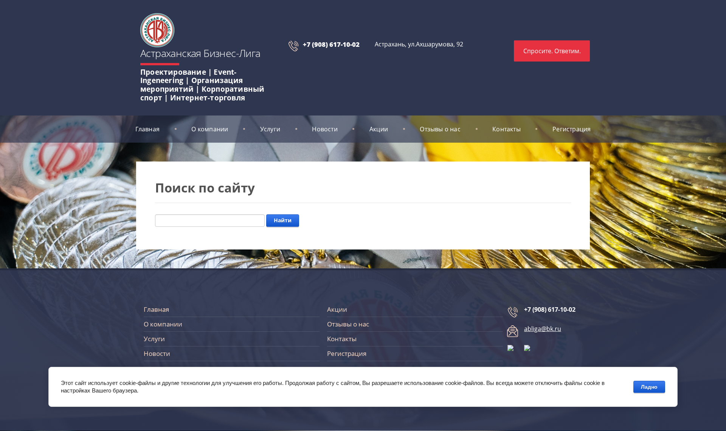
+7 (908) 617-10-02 (331, 44)
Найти (283, 220)
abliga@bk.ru (542, 329)
